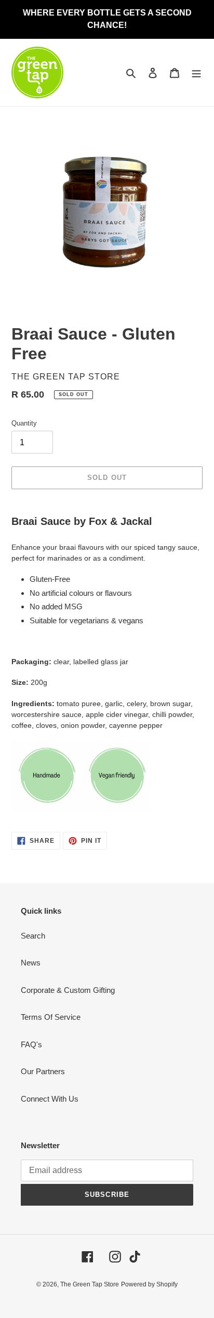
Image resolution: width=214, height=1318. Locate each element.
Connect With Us (49, 1098)
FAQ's (31, 1044)
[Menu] (196, 73)
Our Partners (43, 1071)
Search (33, 935)
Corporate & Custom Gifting (68, 990)
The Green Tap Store (89, 1284)
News (31, 962)
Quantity (24, 423)
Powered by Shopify (149, 1284)
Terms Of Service (51, 1017)
